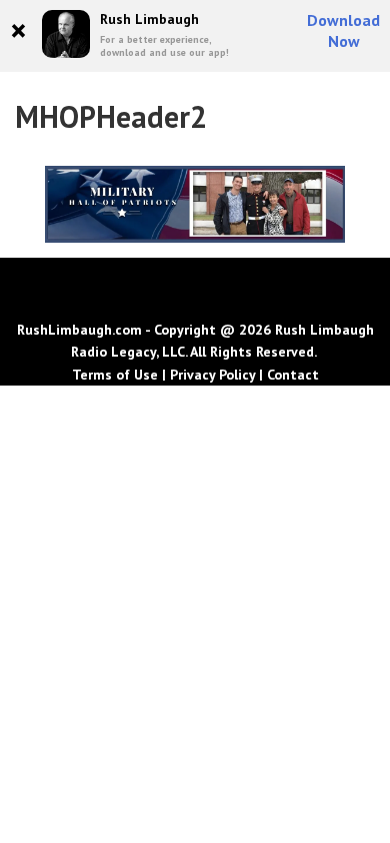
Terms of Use (115, 375)
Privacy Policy (212, 375)
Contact (293, 375)
